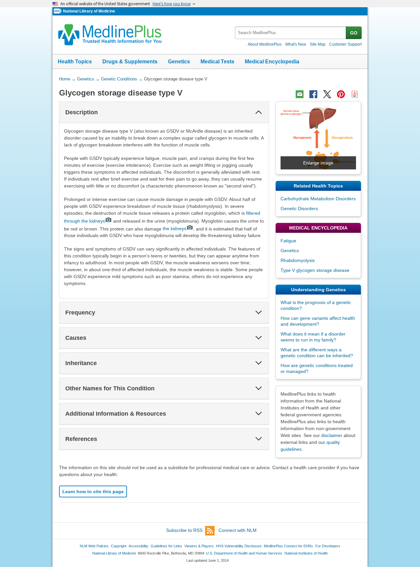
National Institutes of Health (306, 553)
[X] (327, 94)
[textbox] (291, 32)
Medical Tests (217, 61)
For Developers (327, 546)
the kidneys (174, 228)
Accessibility (138, 546)
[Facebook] (313, 94)
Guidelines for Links (166, 546)
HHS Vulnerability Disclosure (239, 546)
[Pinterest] (341, 94)
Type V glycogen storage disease (315, 270)
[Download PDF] (354, 94)
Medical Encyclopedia (272, 61)
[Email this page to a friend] (299, 94)
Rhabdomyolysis (298, 260)
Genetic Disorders (299, 208)
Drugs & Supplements (130, 61)
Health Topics (75, 61)
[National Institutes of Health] (58, 11)
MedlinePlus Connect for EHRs (288, 546)
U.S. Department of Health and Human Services (244, 553)
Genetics (179, 61)
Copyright (118, 546)
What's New (295, 44)
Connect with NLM (238, 530)
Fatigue (288, 240)
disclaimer (331, 435)
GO (353, 32)
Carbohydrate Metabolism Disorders (318, 198)
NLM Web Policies (94, 546)
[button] (258, 112)
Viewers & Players (199, 546)
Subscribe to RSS (184, 530)
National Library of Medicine (89, 11)
